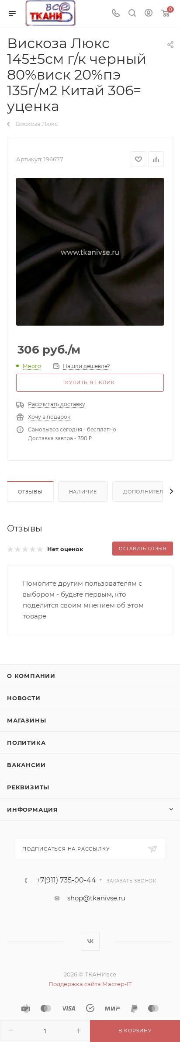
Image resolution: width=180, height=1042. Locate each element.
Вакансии (26, 764)
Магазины (26, 720)
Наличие (83, 492)
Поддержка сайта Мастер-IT (90, 983)
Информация (32, 809)
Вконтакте (90, 941)
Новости (24, 698)
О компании (31, 675)
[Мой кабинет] (148, 14)
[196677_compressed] (90, 252)
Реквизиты (28, 787)
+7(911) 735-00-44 (66, 880)
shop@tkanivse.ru (96, 898)
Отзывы (30, 492)
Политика (26, 742)
